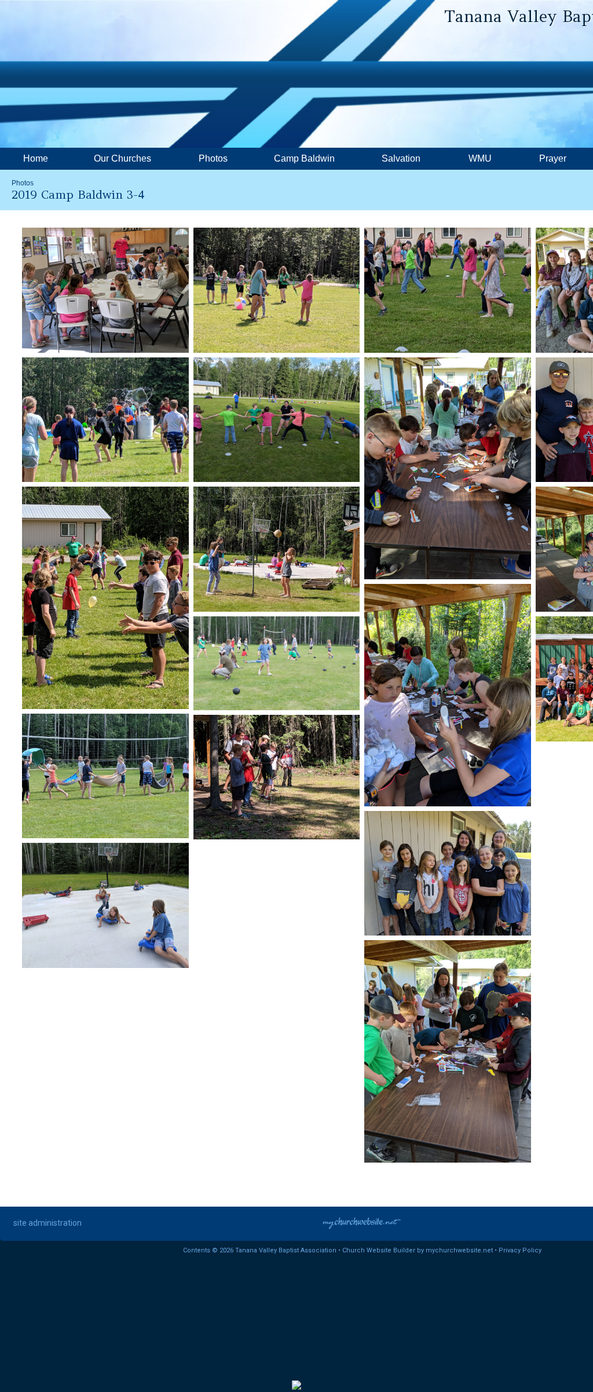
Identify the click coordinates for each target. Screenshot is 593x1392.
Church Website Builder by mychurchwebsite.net (417, 1250)
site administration (47, 1222)
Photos (23, 183)
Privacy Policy (520, 1250)
